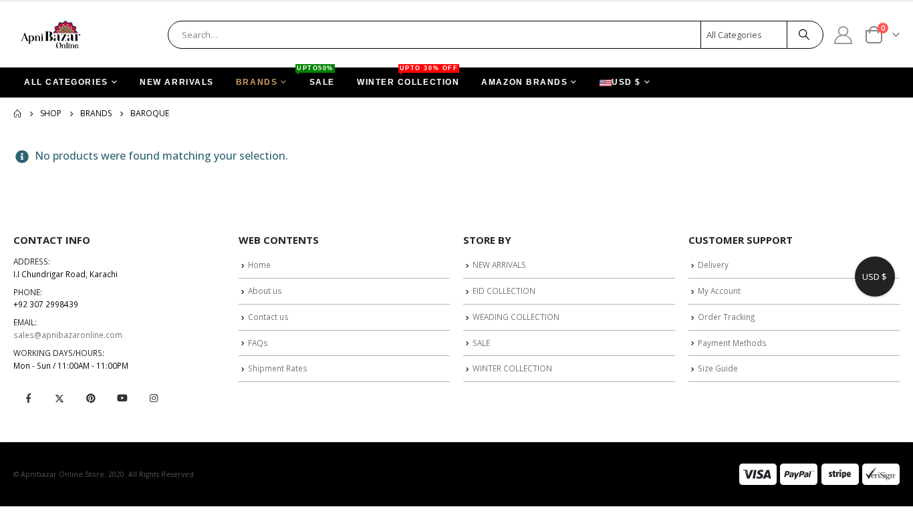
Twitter (59, 398)
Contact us (268, 316)
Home (259, 264)
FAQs (258, 342)
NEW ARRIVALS (177, 82)
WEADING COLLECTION (516, 316)
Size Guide (718, 368)
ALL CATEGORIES (66, 82)
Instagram (153, 398)
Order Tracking (726, 316)
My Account (719, 290)
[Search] (804, 34)
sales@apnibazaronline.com (67, 334)
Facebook (28, 398)
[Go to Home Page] (17, 114)
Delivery (713, 264)
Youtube (122, 398)
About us (265, 290)
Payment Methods (732, 342)
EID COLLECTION (504, 290)
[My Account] (843, 34)
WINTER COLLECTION (408, 77)
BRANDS (256, 82)
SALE (317, 77)
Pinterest (91, 398)
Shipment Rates (277, 368)
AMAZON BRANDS (524, 82)
